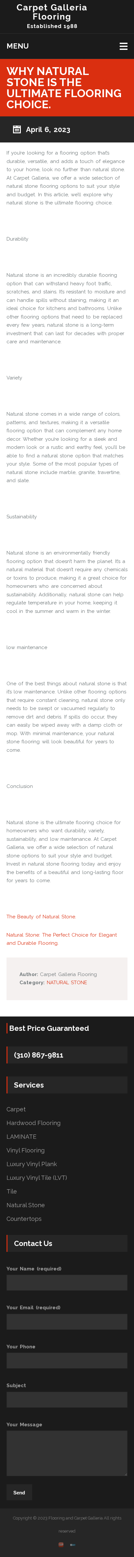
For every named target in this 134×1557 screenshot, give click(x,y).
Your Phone (21, 1347)
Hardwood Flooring (33, 1123)
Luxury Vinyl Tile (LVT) (37, 1178)
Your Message (24, 1425)
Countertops (24, 1219)
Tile (12, 1191)
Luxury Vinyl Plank (32, 1164)
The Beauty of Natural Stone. (41, 917)
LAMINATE (21, 1137)
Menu (18, 46)
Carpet (16, 1109)
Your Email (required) (33, 1308)
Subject (16, 1385)
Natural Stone (26, 1205)
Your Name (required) (34, 1269)
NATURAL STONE (67, 983)
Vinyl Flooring (26, 1150)
